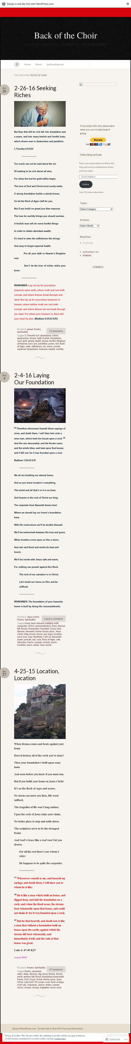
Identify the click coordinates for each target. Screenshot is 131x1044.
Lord (19, 636)
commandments (43, 625)
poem (51, 343)
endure (27, 976)
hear (59, 628)
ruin (24, 984)
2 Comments (56, 969)
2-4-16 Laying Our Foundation (34, 379)
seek (28, 346)
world (48, 645)
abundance (45, 335)
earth (20, 976)
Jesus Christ (33, 616)
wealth (51, 349)
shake (48, 984)
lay (45, 634)
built (56, 623)
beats (28, 971)
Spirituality (22, 332)
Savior (30, 642)
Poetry (37, 329)
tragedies (44, 987)
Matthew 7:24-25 (42, 636)
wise (42, 645)
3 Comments (56, 330)
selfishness (36, 346)
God (19, 341)
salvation (21, 642)
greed (30, 329)
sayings (38, 642)
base (27, 623)
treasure (43, 349)
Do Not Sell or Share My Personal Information (60, 1028)
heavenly (30, 631)
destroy (33, 973)
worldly (60, 349)
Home (27, 64)
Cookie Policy (60, 1038)
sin (44, 346)
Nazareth (56, 636)
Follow (86, 184)
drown (33, 338)
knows (40, 634)
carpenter (22, 625)
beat (33, 623)
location (58, 634)
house (45, 341)
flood (38, 976)
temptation (32, 349)
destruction (23, 338)
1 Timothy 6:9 (32, 335)
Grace (53, 628)
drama (51, 973)
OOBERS (87, 255)
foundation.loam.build (53, 976)
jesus (51, 631)
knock (32, 634)
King (26, 634)
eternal (61, 625)
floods (24, 628)
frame (20, 979)
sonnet (56, 346)
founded (44, 628)
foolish (46, 338)
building (49, 623)
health (38, 341)
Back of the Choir (65, 35)
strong (35, 987)
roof (19, 984)
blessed (40, 623)
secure (41, 984)
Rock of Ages (48, 639)
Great (39, 979)
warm (29, 645)
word (52, 987)
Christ (55, 335)
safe (58, 639)
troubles (21, 645)
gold (25, 341)
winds (36, 645)
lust (35, 343)
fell (18, 628)
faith (39, 338)
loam (50, 634)
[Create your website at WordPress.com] (65, 4)
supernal (21, 349)
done (44, 973)
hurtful (52, 341)
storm (54, 642)
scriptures (32, 984)
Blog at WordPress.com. (24, 1028)
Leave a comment (53, 618)
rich (57, 343)
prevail (27, 639)
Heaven (21, 631)
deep (25, 973)
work (59, 987)
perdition (42, 343)
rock (39, 639)
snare (49, 346)
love (30, 343)
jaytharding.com (55, 64)
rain (34, 639)
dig (39, 973)
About (38, 64)
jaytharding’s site (91, 251)
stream (27, 987)
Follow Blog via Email (90, 154)
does (54, 625)
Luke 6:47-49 (31, 982)
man (30, 636)
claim (19, 973)
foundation (55, 338)
